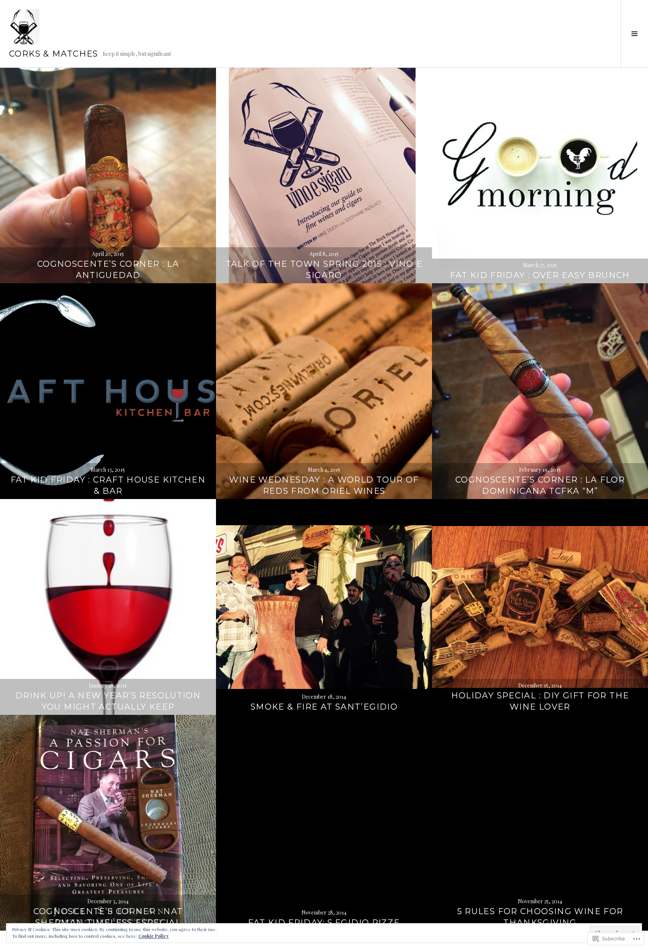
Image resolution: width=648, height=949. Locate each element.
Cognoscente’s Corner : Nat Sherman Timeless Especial (108, 917)
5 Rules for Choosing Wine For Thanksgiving (540, 917)
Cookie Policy (153, 936)
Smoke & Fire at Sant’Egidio (324, 707)
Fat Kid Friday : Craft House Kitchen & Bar (108, 485)
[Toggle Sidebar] (634, 33)
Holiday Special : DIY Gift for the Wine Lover (540, 701)
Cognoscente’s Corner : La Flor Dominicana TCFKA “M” (540, 485)
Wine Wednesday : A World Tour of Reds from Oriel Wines (323, 485)
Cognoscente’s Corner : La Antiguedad (108, 269)
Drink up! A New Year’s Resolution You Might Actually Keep (108, 701)
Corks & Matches (53, 54)
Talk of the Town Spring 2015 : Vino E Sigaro (324, 269)
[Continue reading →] (108, 176)
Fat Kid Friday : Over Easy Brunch (540, 275)
